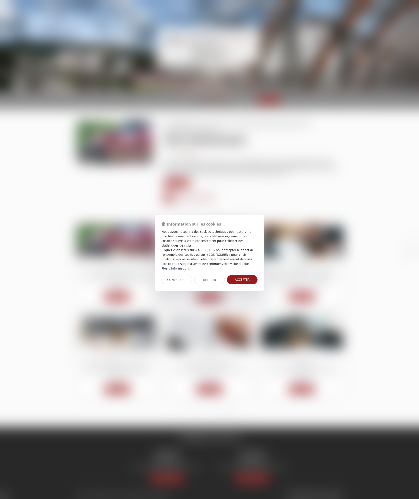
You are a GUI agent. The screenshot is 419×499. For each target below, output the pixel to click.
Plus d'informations (175, 268)
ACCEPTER (242, 279)
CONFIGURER (176, 280)
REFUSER (209, 280)
